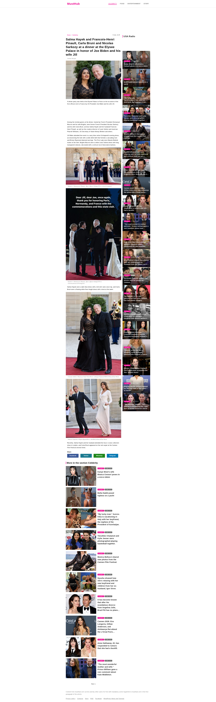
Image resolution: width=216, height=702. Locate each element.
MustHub (73, 4)
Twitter (86, 455)
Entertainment (134, 3)
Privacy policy (70, 698)
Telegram (112, 455)
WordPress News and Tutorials (114, 698)
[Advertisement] (108, 20)
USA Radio (129, 36)
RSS (91, 698)
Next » (93, 684)
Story (146, 3)
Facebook (73, 455)
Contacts (80, 698)
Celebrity (112, 3)
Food (122, 3)
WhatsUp (99, 455)
